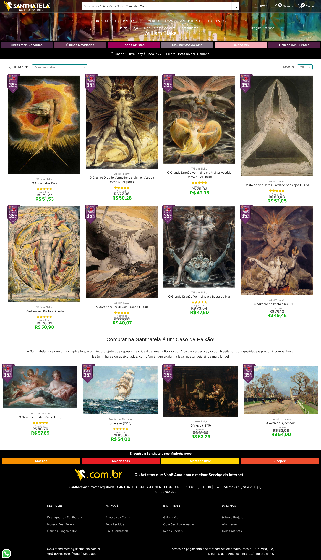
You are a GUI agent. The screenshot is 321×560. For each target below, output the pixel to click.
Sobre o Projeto (232, 517)
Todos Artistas (134, 45)
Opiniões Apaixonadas (178, 524)
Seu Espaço (215, 21)
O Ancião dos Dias (44, 183)
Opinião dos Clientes (294, 45)
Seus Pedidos (114, 524)
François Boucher (40, 413)
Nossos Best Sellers (60, 524)
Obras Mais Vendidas (27, 45)
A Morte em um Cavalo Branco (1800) (122, 307)
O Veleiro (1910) (120, 423)
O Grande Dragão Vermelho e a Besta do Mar (199, 296)
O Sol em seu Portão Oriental (44, 311)
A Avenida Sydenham (281, 423)
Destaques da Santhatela (64, 517)
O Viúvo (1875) (200, 425)
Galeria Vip (241, 45)
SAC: (74, 549)
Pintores (130, 21)
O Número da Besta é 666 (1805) (276, 304)
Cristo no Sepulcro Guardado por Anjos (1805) (276, 185)
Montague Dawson (120, 419)
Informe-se (229, 524)
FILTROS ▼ (20, 67)
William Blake (44, 179)
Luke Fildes (200, 421)
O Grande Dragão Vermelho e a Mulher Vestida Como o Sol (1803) (122, 180)
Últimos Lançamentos (62, 531)
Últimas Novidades (80, 45)
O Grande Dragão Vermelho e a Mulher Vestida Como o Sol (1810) (199, 175)
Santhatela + (189, 21)
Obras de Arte (106, 21)
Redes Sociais (173, 531)
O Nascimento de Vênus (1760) (40, 417)
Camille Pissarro (281, 419)
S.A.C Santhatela (117, 531)
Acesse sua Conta (117, 517)
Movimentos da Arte (187, 45)
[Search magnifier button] (235, 6)
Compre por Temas (158, 21)
